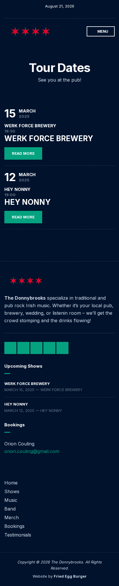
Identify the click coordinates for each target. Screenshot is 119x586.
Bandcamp (62, 31)
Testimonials (17, 535)
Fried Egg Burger (70, 576)
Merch (11, 517)
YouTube (81, 31)
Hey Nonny (16, 404)
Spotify (75, 31)
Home (11, 483)
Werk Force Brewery (27, 383)
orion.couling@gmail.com (31, 451)
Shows (11, 491)
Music (10, 500)
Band (10, 509)
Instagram (68, 31)
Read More (23, 153)
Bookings (14, 526)
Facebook (56, 31)
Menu (102, 31)
